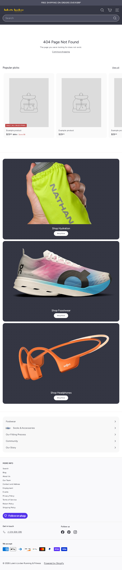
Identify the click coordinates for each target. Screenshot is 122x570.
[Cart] (109, 10)
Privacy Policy (8, 496)
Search (6, 469)
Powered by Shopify (54, 563)
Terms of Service (10, 500)
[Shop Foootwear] (61, 275)
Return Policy (8, 504)
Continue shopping (61, 52)
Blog (4, 473)
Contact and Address (11, 484)
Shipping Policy (9, 508)
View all (115, 67)
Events (5, 492)
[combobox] (61, 18)
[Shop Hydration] (61, 193)
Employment (8, 488)
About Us (6, 476)
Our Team (7, 480)
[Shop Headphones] (61, 357)
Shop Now (61, 233)
